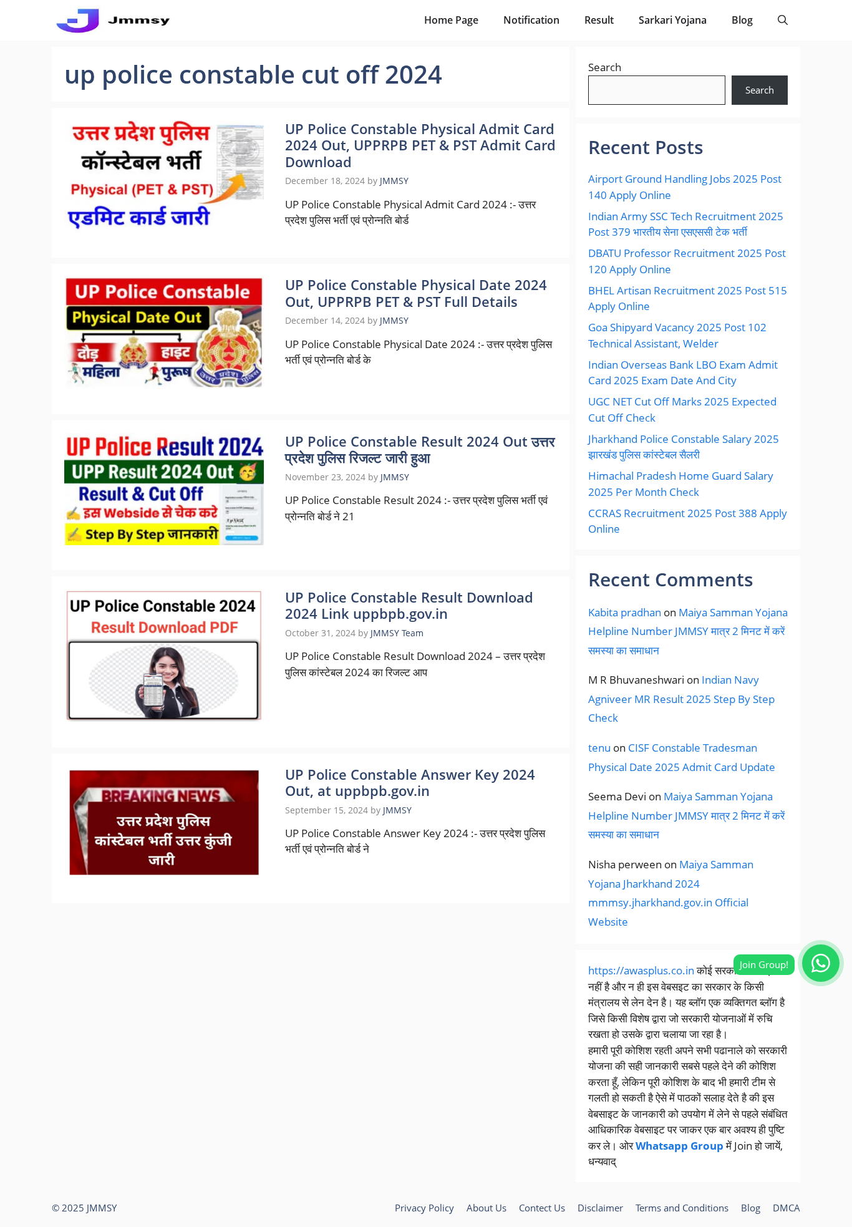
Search (604, 67)
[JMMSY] (112, 20)
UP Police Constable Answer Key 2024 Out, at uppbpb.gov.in (410, 782)
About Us (486, 1207)
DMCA (786, 1207)
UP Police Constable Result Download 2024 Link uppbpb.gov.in (409, 605)
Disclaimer (600, 1207)
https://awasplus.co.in (641, 970)
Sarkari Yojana (673, 20)
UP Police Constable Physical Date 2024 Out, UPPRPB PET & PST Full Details (416, 292)
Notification (531, 20)
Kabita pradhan (624, 612)
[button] (782, 20)
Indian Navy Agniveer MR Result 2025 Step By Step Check (681, 698)
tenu (599, 747)
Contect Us (542, 1207)
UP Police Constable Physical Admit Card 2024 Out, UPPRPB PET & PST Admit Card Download (420, 145)
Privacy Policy (424, 1207)
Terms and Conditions (682, 1207)
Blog (742, 20)
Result (599, 20)
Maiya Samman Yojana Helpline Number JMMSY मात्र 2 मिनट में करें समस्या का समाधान (688, 631)
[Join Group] (821, 963)
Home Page (451, 20)
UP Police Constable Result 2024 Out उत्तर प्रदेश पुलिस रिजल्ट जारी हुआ (420, 449)
